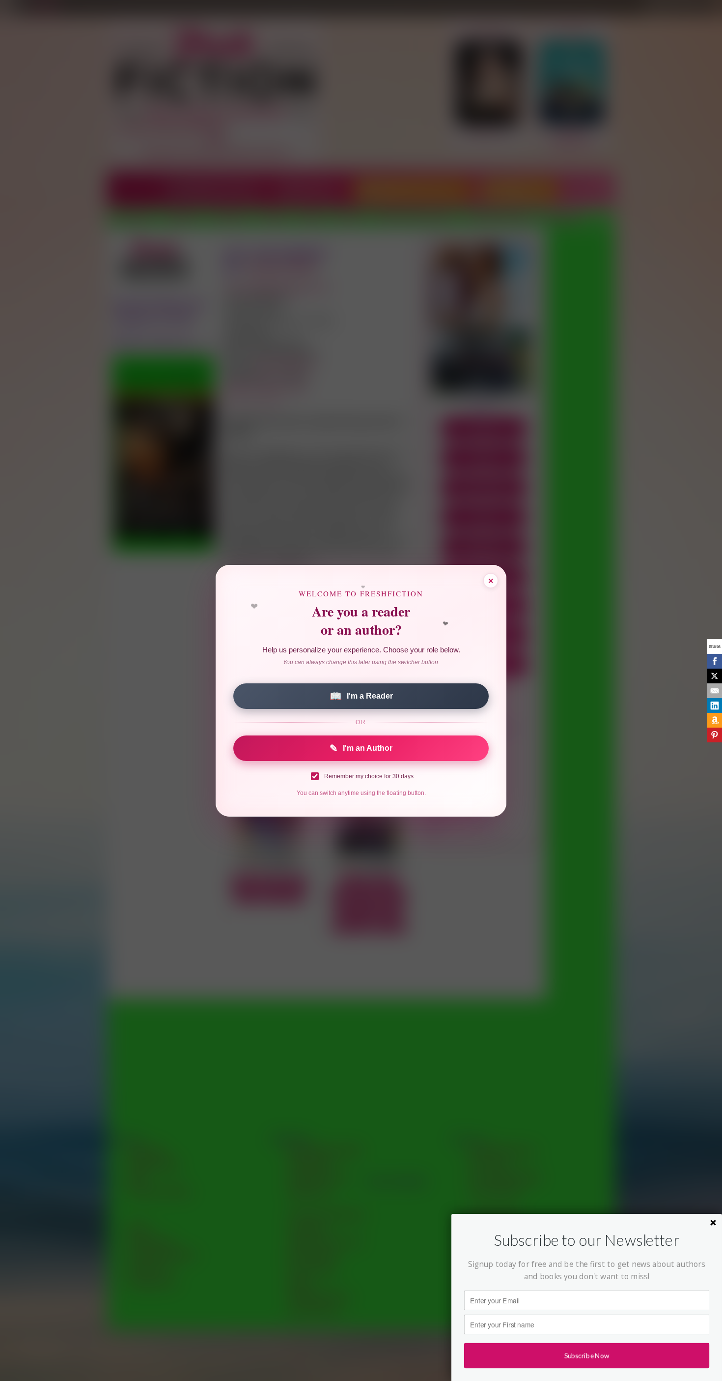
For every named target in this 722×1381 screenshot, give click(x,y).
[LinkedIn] (714, 705)
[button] (586, 1240)
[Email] (714, 690)
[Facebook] (714, 661)
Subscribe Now (586, 1355)
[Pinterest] (714, 735)
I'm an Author (361, 748)
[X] (714, 676)
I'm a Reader (361, 696)
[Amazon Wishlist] (714, 720)
